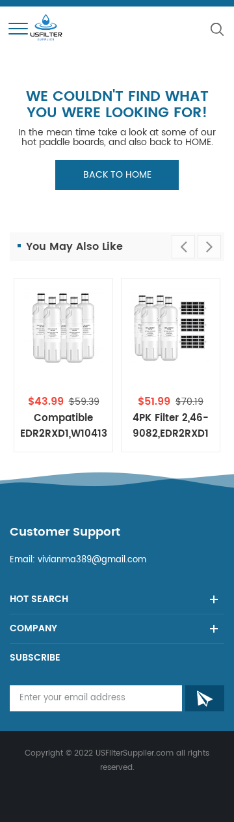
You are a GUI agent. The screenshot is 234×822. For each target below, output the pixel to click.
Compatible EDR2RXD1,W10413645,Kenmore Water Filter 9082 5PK (63, 426)
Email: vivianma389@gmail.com (78, 560)
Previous (183, 246)
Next (209, 246)
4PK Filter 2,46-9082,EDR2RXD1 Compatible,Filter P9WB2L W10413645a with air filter (170, 426)
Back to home (117, 174)
